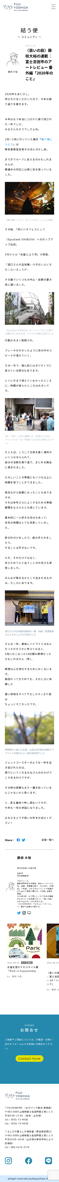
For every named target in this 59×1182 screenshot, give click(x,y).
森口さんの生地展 (19, 264)
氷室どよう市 (28, 254)
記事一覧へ (48, 840)
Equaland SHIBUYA (21, 239)
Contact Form (29, 1058)
